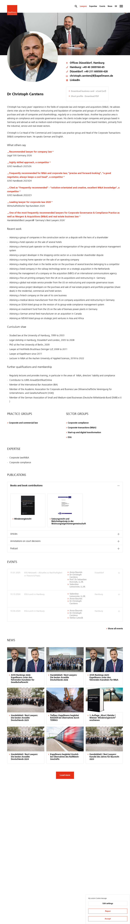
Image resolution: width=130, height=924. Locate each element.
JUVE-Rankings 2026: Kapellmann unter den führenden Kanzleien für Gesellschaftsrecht (22, 678)
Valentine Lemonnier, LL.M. (78, 595)
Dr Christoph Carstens (76, 576)
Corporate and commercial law (23, 423)
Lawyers (83, 6)
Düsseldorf (85, 63)
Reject (108, 911)
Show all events (115, 629)
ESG (70, 437)
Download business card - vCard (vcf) (88, 91)
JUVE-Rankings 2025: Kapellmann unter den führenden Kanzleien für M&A (104, 677)
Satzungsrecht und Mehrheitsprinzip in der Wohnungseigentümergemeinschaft (65, 521)
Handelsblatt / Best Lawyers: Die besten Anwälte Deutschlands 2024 (24, 756)
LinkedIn (75, 80)
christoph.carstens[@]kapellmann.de (91, 76)
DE (116, 6)
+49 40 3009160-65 (93, 67)
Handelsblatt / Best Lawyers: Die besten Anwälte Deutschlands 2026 (63, 677)
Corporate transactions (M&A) (82, 428)
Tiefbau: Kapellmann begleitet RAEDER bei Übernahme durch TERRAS (64, 718)
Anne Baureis (76, 572)
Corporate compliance (78, 423)
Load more (65, 775)
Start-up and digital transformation (84, 433)
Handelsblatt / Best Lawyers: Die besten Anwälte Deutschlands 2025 (24, 718)
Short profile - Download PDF (85, 96)
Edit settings (108, 903)
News (110, 6)
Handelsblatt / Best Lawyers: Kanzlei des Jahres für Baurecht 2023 (104, 756)
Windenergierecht (22, 519)
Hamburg (98, 63)
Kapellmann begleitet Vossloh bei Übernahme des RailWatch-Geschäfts (64, 756)
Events (102, 6)
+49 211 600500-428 (96, 71)
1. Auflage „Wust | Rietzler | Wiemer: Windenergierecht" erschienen (103, 718)
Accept (108, 919)
